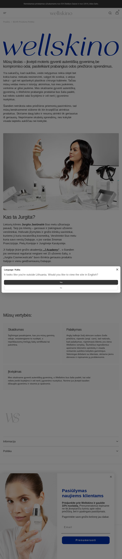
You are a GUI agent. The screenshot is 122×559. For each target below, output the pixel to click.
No (61, 288)
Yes (61, 282)
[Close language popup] (117, 269)
